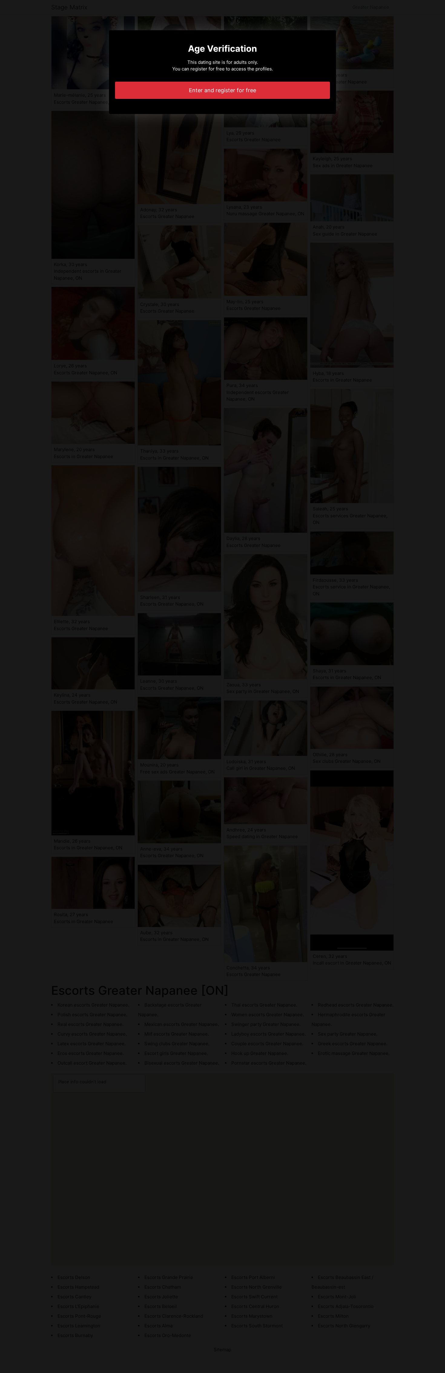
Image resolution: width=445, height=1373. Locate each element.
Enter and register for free (222, 90)
